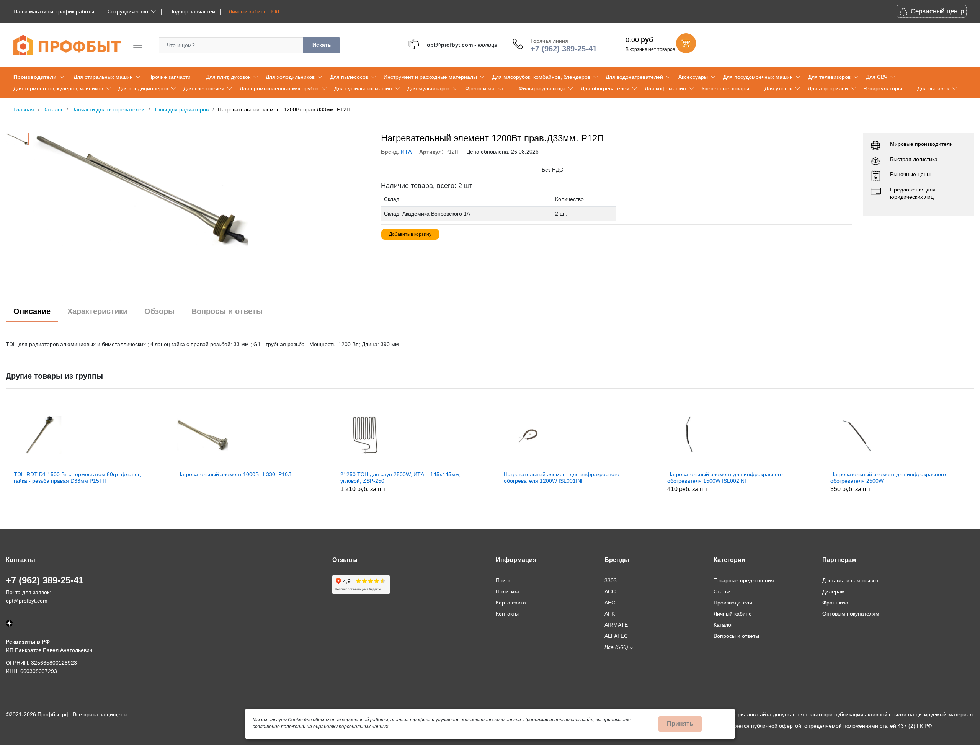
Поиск (503, 580)
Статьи (722, 591)
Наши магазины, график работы (53, 11)
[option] (201, 190)
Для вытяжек (933, 88)
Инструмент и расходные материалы (430, 77)
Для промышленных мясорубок (279, 88)
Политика (507, 591)
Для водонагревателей (634, 77)
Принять (680, 723)
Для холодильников (290, 77)
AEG (610, 603)
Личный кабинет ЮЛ (254, 11)
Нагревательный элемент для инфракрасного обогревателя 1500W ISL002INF (594, 477)
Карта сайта (511, 603)
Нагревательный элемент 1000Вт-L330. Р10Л (103, 474)
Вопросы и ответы (227, 311)
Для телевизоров (829, 77)
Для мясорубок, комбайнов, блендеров (541, 77)
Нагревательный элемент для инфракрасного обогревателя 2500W (757, 477)
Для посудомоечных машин (758, 77)
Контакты (507, 614)
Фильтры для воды (542, 88)
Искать (321, 45)
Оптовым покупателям (850, 614)
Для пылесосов (349, 77)
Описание (32, 311)
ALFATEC (616, 636)
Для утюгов (778, 88)
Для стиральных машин (103, 77)
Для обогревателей (605, 88)
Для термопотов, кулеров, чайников (58, 88)
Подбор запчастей (192, 11)
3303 (610, 580)
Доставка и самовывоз (850, 580)
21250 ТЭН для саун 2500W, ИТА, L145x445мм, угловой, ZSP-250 (269, 477)
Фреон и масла (484, 88)
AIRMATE (616, 625)
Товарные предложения (744, 580)
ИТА (406, 152)
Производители (35, 77)
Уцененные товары (725, 88)
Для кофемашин (665, 88)
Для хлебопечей (203, 88)
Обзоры (159, 311)
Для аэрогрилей (828, 88)
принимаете (617, 719)
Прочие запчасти (169, 77)
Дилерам (833, 591)
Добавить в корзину (410, 234)
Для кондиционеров (143, 88)
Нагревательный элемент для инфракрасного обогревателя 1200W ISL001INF (430, 477)
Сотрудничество (128, 11)
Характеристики (97, 311)
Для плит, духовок (228, 77)
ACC (610, 591)
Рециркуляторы (882, 88)
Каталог (723, 625)
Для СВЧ (876, 77)
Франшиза (835, 603)
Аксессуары (693, 77)
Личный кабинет (734, 614)
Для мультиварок (428, 88)
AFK (609, 614)
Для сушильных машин (363, 88)
